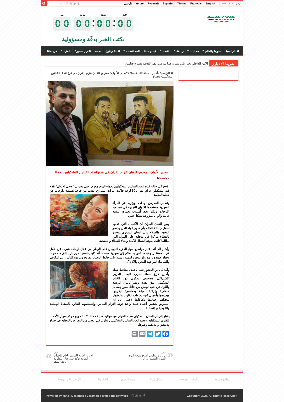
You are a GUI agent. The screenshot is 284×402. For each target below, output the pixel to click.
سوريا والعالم (213, 51)
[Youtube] (71, 3)
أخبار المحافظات (148, 73)
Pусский (153, 3)
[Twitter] (75, 3)
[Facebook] (78, 3)
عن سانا (52, 51)
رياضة (180, 51)
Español (168, 3)
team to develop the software (108, 395)
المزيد (67, 51)
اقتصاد (166, 51)
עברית (140, 3)
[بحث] (44, 3)
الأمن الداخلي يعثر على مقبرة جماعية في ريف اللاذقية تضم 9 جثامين (166, 63)
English (211, 3)
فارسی (128, 3)
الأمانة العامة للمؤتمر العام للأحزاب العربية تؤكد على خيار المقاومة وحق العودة (73, 357)
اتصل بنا (103, 379)
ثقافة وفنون (112, 51)
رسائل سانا (157, 379)
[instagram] (67, 3)
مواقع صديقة (222, 379)
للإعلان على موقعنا (69, 379)
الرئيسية (230, 51)
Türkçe (181, 3)
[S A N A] (221, 19)
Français (196, 3)
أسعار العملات (188, 379)
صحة (98, 51)
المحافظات (133, 51)
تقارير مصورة (83, 51)
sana (66, 395)
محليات (194, 51)
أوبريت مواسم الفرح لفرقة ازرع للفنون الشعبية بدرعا (147, 355)
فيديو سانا (150, 51)
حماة (133, 73)
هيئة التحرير (128, 379)
